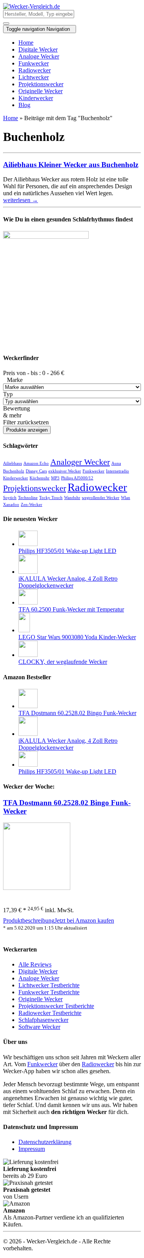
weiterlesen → (20, 200)
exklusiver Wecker (64, 471)
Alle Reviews (34, 964)
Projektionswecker (40, 84)
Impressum (31, 1149)
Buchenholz (13, 471)
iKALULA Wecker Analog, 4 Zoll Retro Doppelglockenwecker (68, 582)
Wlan (125, 498)
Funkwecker (33, 63)
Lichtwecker (33, 77)
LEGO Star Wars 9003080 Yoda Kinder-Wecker (77, 637)
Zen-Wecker (31, 505)
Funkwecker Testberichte (48, 992)
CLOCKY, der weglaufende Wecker (62, 661)
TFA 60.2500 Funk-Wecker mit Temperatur (71, 609)
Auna (116, 463)
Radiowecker (34, 70)
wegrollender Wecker (100, 498)
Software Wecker (39, 1026)
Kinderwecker (35, 98)
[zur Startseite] (31, 6)
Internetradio (117, 471)
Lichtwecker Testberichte (48, 985)
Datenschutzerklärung (44, 1142)
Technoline (28, 498)
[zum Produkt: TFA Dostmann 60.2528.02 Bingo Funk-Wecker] (36, 887)
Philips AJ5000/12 (77, 478)
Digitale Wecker (38, 49)
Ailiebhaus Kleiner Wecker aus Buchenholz (70, 165)
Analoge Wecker (38, 56)
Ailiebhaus (12, 463)
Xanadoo (11, 505)
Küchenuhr (40, 478)
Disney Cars (36, 471)
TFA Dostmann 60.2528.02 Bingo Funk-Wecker (77, 713)
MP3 (55, 478)
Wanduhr (72, 498)
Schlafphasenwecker (43, 1020)
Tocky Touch (51, 498)
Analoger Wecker (80, 462)
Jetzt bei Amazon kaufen (84, 920)
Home (25, 42)
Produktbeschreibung (29, 920)
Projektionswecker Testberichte (56, 1006)
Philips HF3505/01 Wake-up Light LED (67, 551)
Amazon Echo (36, 463)
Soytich (10, 498)
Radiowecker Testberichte (49, 1013)
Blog (24, 105)
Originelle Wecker (40, 91)
